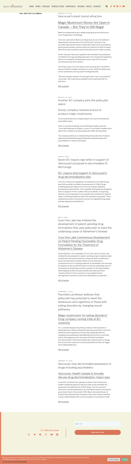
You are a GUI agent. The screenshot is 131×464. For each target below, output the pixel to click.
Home (31, 6)
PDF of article (63, 86)
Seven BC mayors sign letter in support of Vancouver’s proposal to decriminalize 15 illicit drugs (83, 163)
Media (89, 6)
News (38, 6)
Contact (97, 6)
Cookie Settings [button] (114, 459)
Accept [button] (125, 459)
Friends (81, 6)
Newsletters (58, 6)
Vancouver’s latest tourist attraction (80, 16)
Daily (49, 430)
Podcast (46, 6)
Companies (71, 6)
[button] (106, 6)
